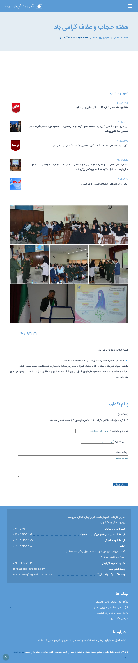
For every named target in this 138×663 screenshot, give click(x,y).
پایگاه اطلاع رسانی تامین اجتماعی (111, 602)
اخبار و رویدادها (101, 38)
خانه (126, 38)
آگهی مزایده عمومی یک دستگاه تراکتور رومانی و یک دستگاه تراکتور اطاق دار (90, 144)
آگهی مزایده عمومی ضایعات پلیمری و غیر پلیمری (104, 182)
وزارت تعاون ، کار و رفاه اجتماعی (112, 613)
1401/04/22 (26, 334)
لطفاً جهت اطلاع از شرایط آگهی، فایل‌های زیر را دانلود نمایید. (98, 106)
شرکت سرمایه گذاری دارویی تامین (111, 607)
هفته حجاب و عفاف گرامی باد (73, 38)
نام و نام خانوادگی (118, 431)
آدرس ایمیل (121, 442)
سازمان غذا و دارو (119, 619)
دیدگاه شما (122, 453)
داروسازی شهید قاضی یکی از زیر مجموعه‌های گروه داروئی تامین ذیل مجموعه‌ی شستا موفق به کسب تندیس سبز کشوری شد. (78, 127)
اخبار (116, 38)
